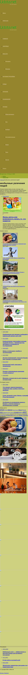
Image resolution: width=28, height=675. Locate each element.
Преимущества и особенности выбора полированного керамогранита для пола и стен (15, 301)
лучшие (16, 412)
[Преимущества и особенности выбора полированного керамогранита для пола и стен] (10, 299)
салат (17, 415)
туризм (20, 415)
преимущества (13, 413)
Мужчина (7, 69)
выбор (9, 412)
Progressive (5, 412)
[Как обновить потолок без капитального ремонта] (13, 569)
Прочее (5, 106)
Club (6, 410)
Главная (2, 179)
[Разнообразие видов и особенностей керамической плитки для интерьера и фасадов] (13, 477)
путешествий (2, 415)
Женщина (7, 61)
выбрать (11, 412)
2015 (2, 410)
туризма (25, 415)
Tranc (6, 152)
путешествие (24, 413)
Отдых (5, 84)
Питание (5, 91)
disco (20, 410)
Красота (5, 53)
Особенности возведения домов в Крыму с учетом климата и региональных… (13, 273)
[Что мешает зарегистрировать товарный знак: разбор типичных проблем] (10, 242)
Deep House (15, 410)
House (7, 144)
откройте (7, 413)
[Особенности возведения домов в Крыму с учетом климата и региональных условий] (10, 271)
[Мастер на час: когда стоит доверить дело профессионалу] (13, 584)
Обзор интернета (9, 114)
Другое (7, 159)
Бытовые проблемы (9, 76)
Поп (6, 122)
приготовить (18, 413)
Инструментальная (10, 137)
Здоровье (6, 46)
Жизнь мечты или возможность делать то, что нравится (14, 219)
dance (10, 410)
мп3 (25, 412)
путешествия (9, 415)
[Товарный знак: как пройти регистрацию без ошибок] (10, 285)
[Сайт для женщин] (8, 4)
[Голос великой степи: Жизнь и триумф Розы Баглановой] (10, 256)
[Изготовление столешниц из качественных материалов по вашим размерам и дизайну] (13, 615)
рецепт (14, 415)
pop (1, 412)
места (21, 412)
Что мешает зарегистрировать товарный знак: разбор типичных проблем (14, 244)
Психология (6, 99)
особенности (3, 413)
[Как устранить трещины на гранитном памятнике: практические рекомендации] (13, 599)
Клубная (7, 129)
